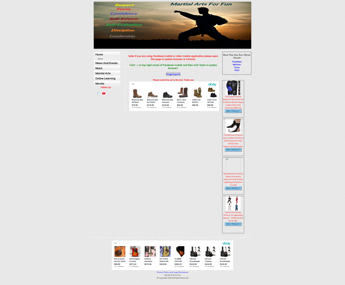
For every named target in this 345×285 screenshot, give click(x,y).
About (100, 59)
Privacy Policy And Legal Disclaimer (172, 272)
